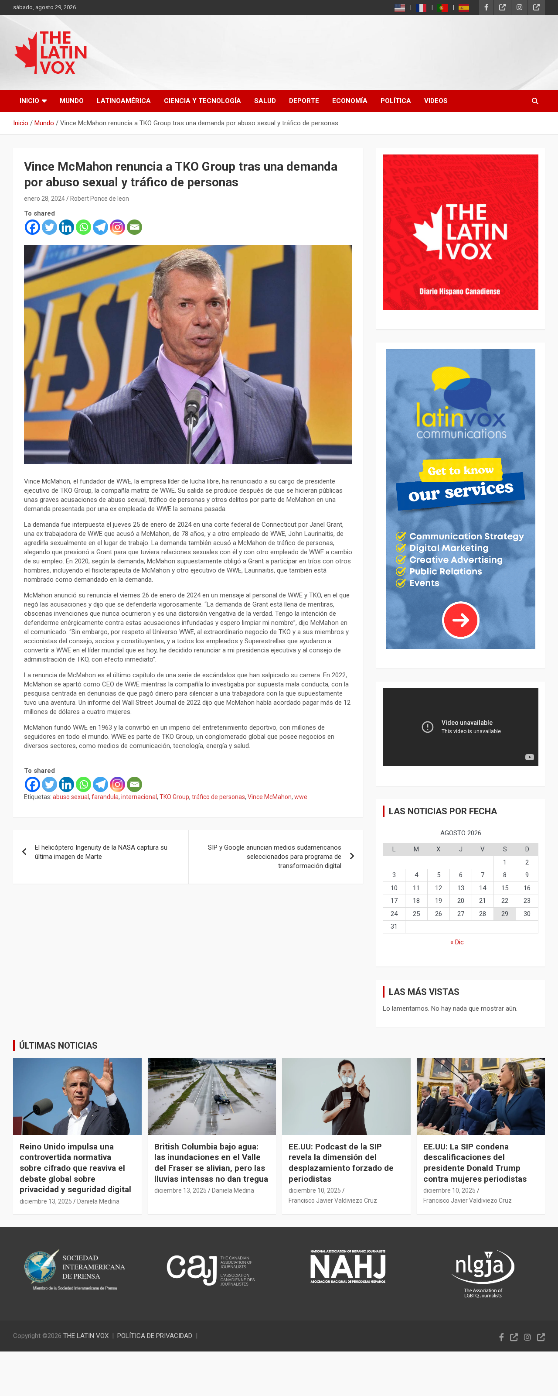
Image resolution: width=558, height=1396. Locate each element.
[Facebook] (32, 227)
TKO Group (174, 796)
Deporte (304, 101)
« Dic (457, 942)
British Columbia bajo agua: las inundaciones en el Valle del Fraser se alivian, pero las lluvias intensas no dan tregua (211, 1163)
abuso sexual (71, 796)
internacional (139, 796)
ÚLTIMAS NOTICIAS (58, 1045)
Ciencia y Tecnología (202, 101)
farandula (105, 796)
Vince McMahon (270, 796)
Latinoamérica (124, 101)
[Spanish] (464, 7)
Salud (265, 101)
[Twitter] (49, 227)
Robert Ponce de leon (99, 198)
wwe (300, 796)
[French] (421, 7)
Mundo (72, 101)
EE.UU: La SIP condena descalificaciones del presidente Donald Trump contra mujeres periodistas (475, 1163)
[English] (400, 7)
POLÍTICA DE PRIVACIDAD (154, 1336)
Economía (349, 101)
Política (396, 101)
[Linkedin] (66, 227)
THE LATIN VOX (86, 1336)
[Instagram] (117, 227)
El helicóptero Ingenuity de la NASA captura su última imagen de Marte (101, 852)
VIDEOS (436, 101)
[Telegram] (100, 227)
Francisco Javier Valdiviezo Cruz (333, 1200)
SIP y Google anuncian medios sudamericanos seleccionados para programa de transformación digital (274, 857)
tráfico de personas (218, 796)
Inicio (29, 101)
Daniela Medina (98, 1201)
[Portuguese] (443, 7)
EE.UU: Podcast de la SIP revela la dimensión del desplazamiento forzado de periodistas (341, 1163)
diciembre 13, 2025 (46, 1201)
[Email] (134, 227)
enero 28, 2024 (44, 198)
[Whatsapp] (83, 227)
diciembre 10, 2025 (315, 1190)
